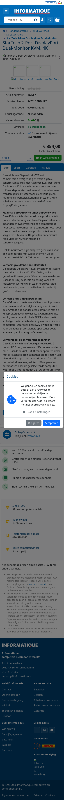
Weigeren (33, 423)
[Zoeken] (36, 20)
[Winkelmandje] (57, 20)
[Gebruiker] (42, 20)
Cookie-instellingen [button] (39, 412)
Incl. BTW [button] (50, 3)
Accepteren (51, 423)
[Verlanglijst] (50, 20)
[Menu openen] (6, 11)
